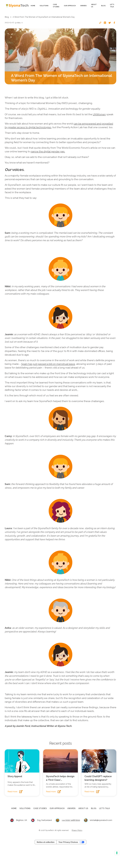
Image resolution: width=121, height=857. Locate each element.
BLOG (103, 6)
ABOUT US (94, 6)
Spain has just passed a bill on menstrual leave (48, 363)
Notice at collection (45, 842)
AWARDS (83, 6)
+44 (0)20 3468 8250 (71, 820)
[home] (17, 5)
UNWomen (99, 114)
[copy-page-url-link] (100, 23)
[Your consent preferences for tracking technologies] (117, 853)
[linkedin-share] (105, 23)
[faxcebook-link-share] (114, 23)
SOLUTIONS (44, 6)
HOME (33, 6)
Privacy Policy (77, 830)
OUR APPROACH (70, 6)
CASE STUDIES (56, 6)
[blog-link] (22, 761)
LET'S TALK (112, 6)
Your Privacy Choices (68, 842)
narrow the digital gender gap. (48, 151)
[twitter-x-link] (110, 23)
